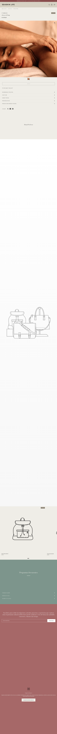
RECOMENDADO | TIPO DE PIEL (7, 92)
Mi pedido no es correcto (6, 598)
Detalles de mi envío (6, 595)
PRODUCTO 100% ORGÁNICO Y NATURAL (9, 103)
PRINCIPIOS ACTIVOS (6, 100)
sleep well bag (23, 531)
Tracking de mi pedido (6, 592)
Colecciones (10, 8)
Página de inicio (4, 8)
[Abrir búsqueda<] (49, 4)
